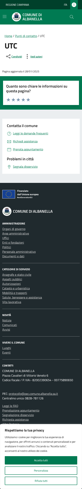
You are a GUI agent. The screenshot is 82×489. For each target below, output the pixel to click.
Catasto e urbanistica (16, 288)
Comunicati (9, 325)
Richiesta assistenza (15, 419)
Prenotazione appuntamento (20, 410)
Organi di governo (13, 229)
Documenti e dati (13, 256)
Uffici (5, 238)
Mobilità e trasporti (14, 293)
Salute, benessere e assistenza (22, 297)
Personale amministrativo (19, 251)
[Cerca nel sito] (71, 16)
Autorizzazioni (11, 283)
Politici (6, 247)
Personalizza (41, 470)
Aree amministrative (15, 233)
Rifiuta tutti (41, 481)
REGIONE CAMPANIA (17, 5)
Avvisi (6, 329)
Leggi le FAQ (10, 406)
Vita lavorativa (11, 302)
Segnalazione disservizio (18, 415)
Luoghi (6, 348)
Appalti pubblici (12, 279)
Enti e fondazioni (13, 242)
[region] (41, 456)
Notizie (6, 320)
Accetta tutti (41, 460)
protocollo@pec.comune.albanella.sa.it (33, 393)
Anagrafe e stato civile (16, 274)
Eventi (6, 352)
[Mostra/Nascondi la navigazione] (4, 16)
